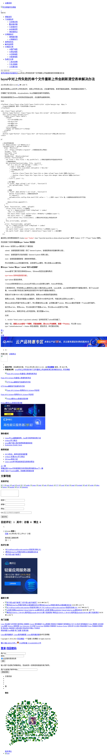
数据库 (95, 624)
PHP (72, 624)
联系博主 (8, 751)
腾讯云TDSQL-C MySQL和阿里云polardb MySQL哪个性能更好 (76, 612)
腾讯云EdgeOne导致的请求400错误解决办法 (22, 552)
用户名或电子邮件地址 (9, 669)
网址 (2, 509)
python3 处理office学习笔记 (15, 457)
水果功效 (14, 67)
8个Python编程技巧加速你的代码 (13, 386)
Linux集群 (4, 626)
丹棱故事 (95, 626)
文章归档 (25, 630)
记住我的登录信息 (9, 658)
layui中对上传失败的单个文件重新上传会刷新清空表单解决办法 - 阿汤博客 (42, 369)
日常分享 (71, 626)
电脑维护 (60, 624)
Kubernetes (26, 626)
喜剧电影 (12, 628)
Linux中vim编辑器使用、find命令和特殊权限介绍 (23, 438)
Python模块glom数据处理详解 (11, 403)
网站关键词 (83, 626)
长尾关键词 (19, 628)
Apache (32, 624)
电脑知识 (10, 34)
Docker (65, 626)
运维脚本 (26, 624)
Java (21, 626)
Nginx (90, 626)
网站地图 (4, 630)
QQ (2, 512)
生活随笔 (14, 64)
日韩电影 (14, 54)
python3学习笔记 (11, 440)
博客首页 (8, 17)
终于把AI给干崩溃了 (13, 554)
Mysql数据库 (46, 624)
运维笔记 (14, 32)
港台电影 (14, 52)
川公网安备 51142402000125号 (30, 643)
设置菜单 (8, 3)
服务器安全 (67, 624)
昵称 (3, 500)
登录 (3, 648)
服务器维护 (38, 624)
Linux (2, 624)
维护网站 (20, 624)
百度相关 (47, 626)
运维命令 (14, 27)
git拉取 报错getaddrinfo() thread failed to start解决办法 (63, 610)
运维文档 (14, 22)
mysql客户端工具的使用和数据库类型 (18, 443)
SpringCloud (39, 626)
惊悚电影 (53, 626)
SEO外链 (33, 626)
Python (90, 624)
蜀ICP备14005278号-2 (9, 643)
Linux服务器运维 (33, 634)
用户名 (3, 653)
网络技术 (54, 624)
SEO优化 (77, 626)
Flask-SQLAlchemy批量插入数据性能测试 (16, 378)
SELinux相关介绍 (11, 459)
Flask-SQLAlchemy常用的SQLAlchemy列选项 (17, 394)
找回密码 (11, 648)
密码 (2, 656)
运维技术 (10, 19)
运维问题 (14, 24)
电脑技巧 (14, 39)
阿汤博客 (50, 367)
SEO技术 (77, 624)
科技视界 (10, 44)
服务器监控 (84, 624)
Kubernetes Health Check (13, 445)
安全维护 (8, 624)
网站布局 (26, 628)
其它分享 (10, 59)
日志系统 (100, 624)
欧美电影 (14, 57)
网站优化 (10, 42)
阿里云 (31, 628)
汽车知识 (37, 628)
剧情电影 (16, 626)
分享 (2, 335)
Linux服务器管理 (20, 634)
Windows (10, 626)
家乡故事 (14, 62)
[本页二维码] (7, 753)
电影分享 (10, 47)
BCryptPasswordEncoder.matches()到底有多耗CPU (23, 549)
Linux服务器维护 (7, 634)
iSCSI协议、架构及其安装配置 (16, 454)
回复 (6, 534)
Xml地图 (11, 630)
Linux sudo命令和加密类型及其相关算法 (19, 462)
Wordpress (59, 626)
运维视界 (14, 29)
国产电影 (14, 49)
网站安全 (6, 628)
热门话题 (18, 630)
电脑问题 (14, 37)
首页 (2, 73)
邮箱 (3, 504)
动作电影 (14, 624)
